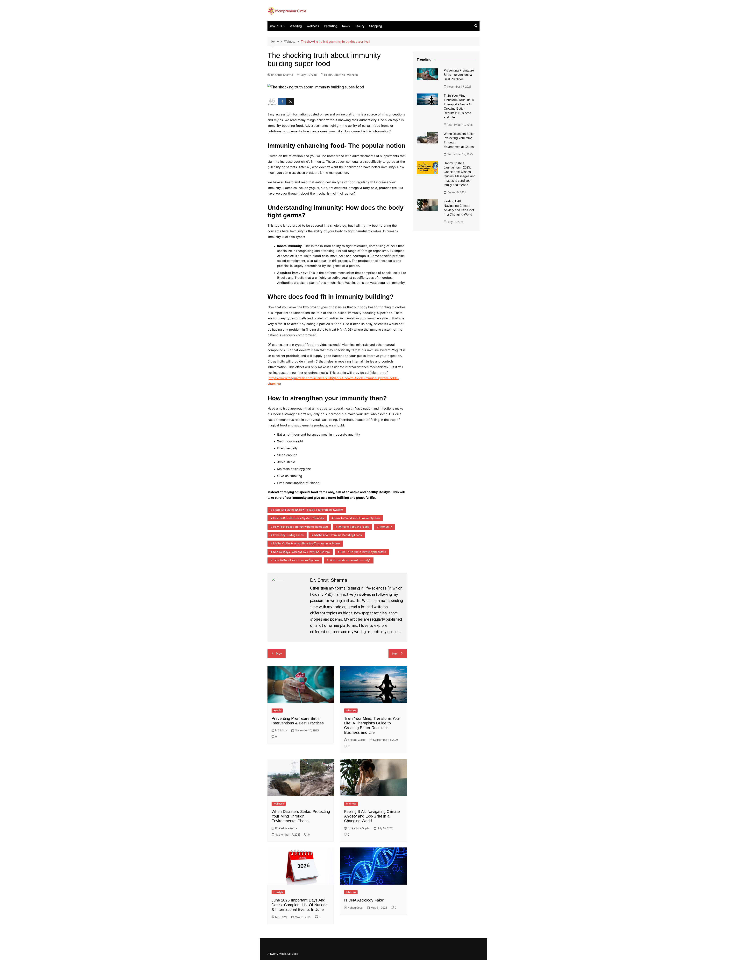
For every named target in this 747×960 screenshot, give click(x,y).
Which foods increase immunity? (350, 560)
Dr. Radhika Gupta (286, 828)
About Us (275, 26)
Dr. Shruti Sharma (282, 74)
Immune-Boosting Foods (353, 526)
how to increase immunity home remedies (300, 526)
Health (328, 74)
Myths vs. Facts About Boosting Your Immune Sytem (306, 543)
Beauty (359, 26)
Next (395, 653)
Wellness (313, 26)
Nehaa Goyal (355, 907)
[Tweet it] (290, 101)
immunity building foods (288, 535)
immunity (386, 526)
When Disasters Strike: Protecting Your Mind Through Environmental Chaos (301, 816)
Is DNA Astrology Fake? (364, 900)
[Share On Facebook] (282, 101)
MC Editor (281, 730)
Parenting (330, 26)
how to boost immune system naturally (298, 518)
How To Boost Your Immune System (357, 518)
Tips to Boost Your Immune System (296, 560)
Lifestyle (339, 74)
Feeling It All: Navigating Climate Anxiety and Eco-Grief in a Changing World (372, 816)
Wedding (296, 26)
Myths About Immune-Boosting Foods (338, 535)
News (346, 26)
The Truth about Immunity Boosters (363, 552)
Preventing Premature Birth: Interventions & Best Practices (459, 75)
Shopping (375, 26)
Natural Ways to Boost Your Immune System (301, 552)
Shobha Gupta (357, 739)
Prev (279, 653)
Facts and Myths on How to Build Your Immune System (308, 509)
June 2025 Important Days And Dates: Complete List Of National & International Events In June (300, 905)
